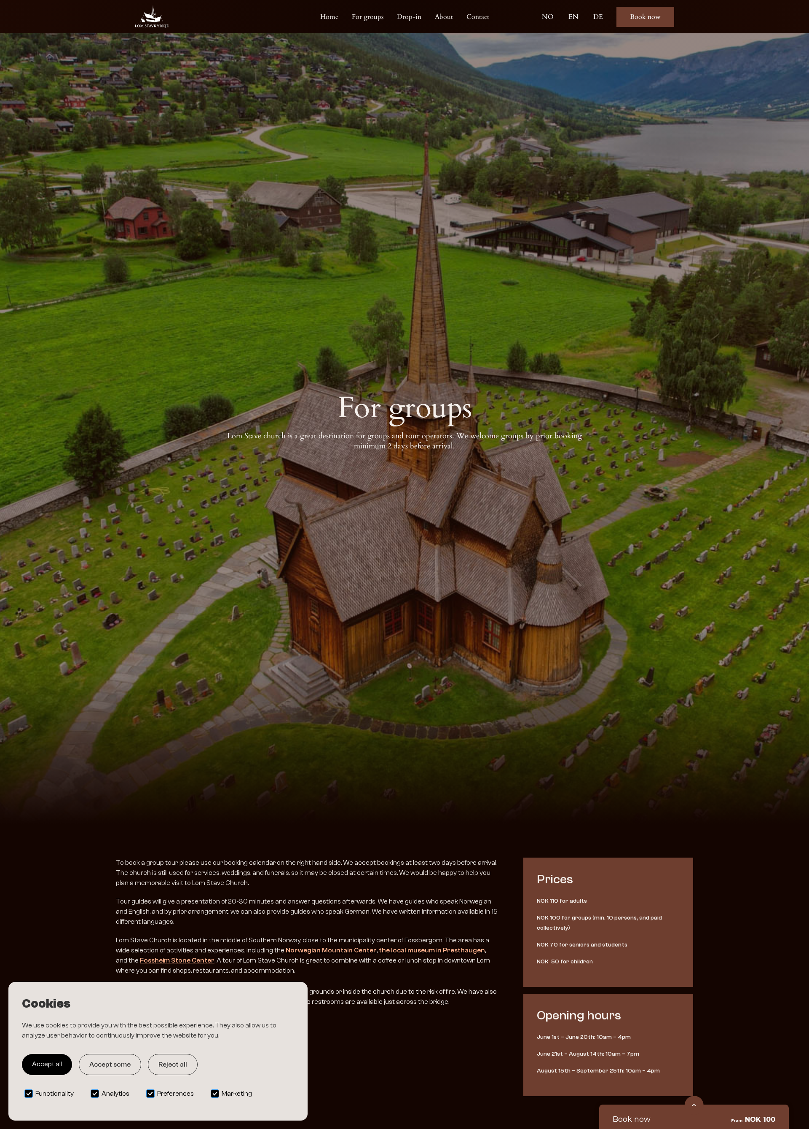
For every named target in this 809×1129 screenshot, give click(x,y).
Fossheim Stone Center (177, 960)
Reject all (172, 1064)
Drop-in (409, 16)
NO (548, 16)
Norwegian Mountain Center (331, 950)
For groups (367, 16)
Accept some (110, 1064)
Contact (477, 16)
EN (573, 16)
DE (598, 16)
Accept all (47, 1064)
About (444, 16)
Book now (645, 16)
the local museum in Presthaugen (432, 950)
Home (329, 16)
